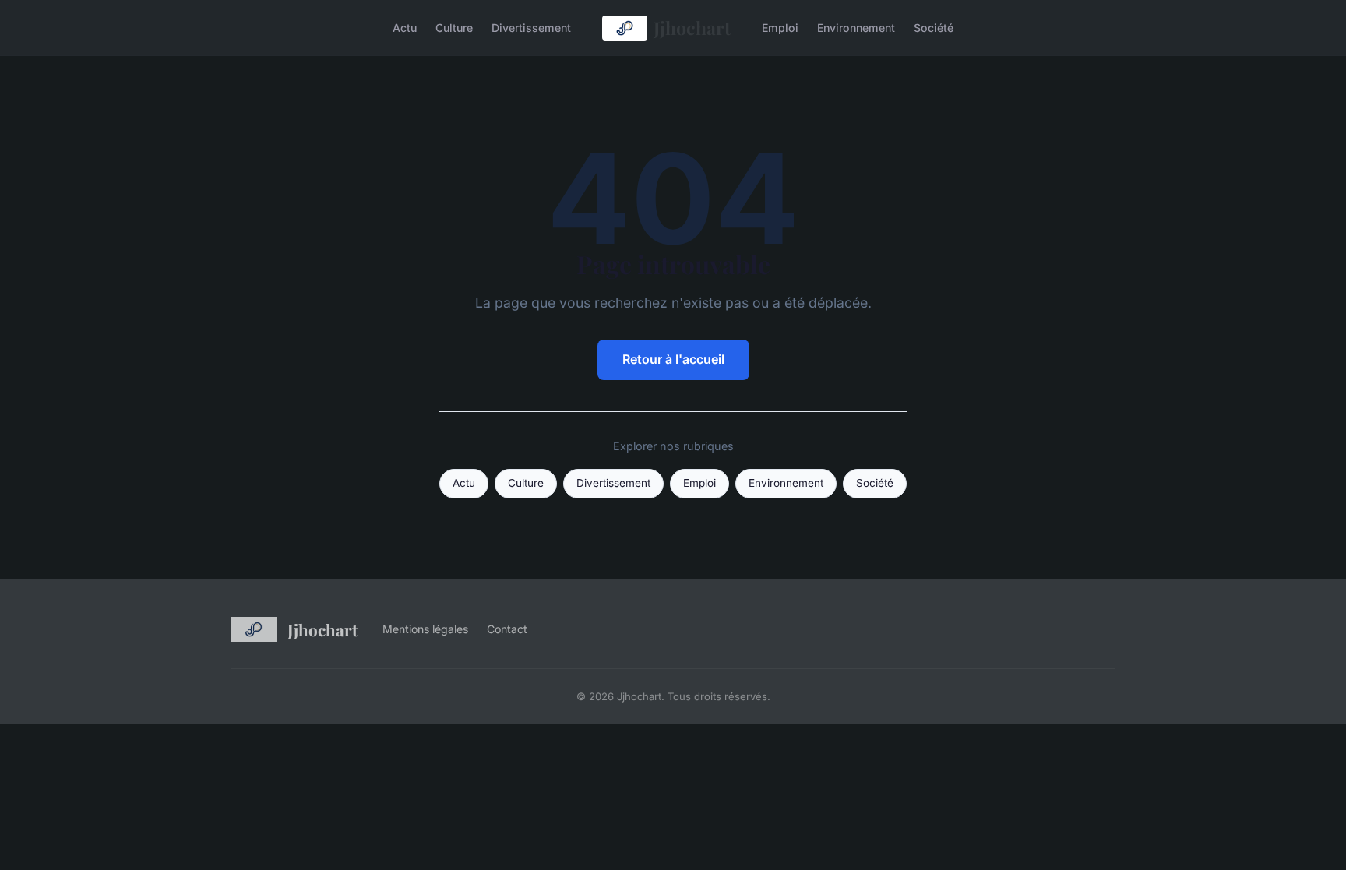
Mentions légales (425, 629)
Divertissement (531, 27)
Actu (405, 27)
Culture (454, 27)
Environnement (856, 27)
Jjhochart (692, 28)
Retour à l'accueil (673, 359)
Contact (507, 629)
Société (933, 27)
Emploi (780, 27)
